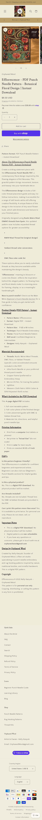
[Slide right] (26, 68)
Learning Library (11, 693)
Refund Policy (10, 661)
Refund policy (18, 810)
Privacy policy (31, 810)
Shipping (5, 101)
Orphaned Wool (19, 806)
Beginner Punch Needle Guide (16, 688)
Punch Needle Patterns (13, 714)
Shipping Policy (10, 656)
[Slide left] (16, 68)
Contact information (22, 817)
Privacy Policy (10, 672)
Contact (7, 645)
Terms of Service (11, 667)
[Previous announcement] (4, 20)
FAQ (6, 639)
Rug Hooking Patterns (13, 719)
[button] (5, 11)
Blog (6, 699)
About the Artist (10, 634)
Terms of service (16, 813)
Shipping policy (29, 813)
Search (7, 650)
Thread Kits (9, 725)
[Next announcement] (37, 20)
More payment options (21, 139)
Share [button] (6, 146)
